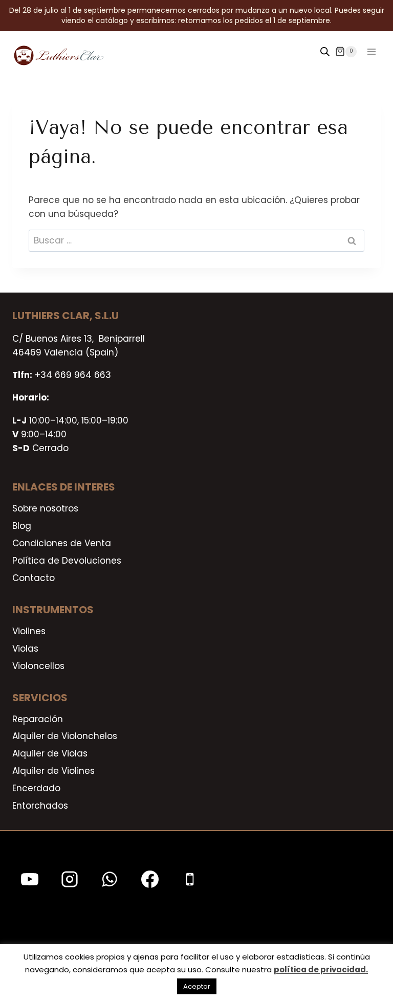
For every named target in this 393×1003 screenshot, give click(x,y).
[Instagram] (69, 879)
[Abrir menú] (371, 51)
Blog (21, 526)
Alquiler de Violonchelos (64, 736)
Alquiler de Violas (50, 753)
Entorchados (40, 805)
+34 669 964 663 (73, 375)
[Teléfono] (189, 879)
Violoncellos (38, 666)
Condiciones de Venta (61, 543)
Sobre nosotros (45, 508)
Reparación (37, 719)
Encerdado (36, 788)
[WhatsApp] (109, 879)
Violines (29, 631)
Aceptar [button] (196, 986)
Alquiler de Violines (53, 771)
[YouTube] (29, 879)
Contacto (33, 578)
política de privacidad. (321, 969)
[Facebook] (150, 879)
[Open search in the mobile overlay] (325, 51)
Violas (25, 648)
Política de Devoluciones (66, 560)
